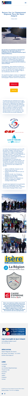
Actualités (4, 364)
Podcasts (4, 377)
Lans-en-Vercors (6, 63)
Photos (3, 373)
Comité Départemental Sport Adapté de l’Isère (13, 61)
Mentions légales (5, 390)
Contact (4, 379)
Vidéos (3, 375)
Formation (4, 371)
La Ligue (4, 366)
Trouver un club (5, 370)
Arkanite (17, 390)
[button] (25, 2)
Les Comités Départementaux (9, 368)
